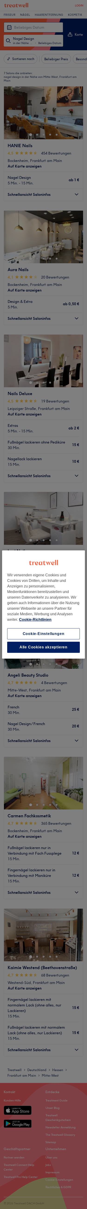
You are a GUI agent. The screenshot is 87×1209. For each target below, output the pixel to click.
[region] (43, 604)
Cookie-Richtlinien (35, 620)
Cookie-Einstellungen (43, 634)
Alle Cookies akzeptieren (43, 647)
